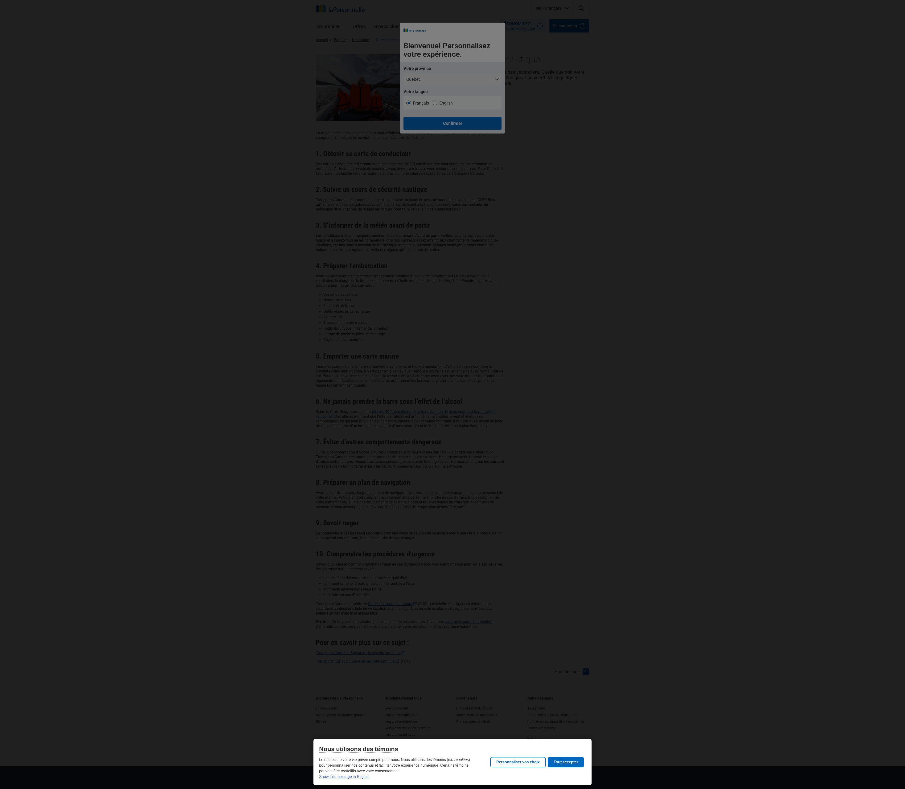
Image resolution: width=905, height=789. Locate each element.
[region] (452, 762)
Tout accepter (566, 762)
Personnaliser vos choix (518, 762)
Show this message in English (344, 777)
